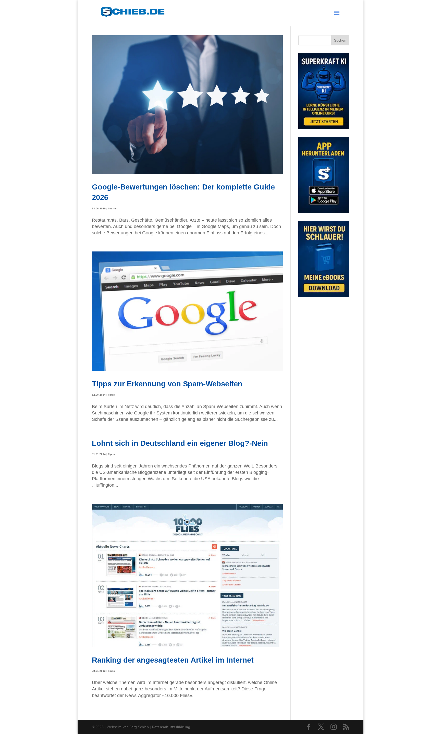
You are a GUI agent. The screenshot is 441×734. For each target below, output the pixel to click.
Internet (112, 208)
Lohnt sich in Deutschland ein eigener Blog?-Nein (180, 443)
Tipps (111, 394)
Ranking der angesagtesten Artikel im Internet (173, 660)
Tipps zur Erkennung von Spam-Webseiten (167, 383)
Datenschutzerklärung (171, 727)
